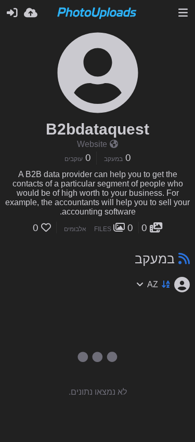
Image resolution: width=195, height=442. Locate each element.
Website (92, 144)
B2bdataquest (97, 129)
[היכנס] (12, 13)
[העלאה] (30, 13)
